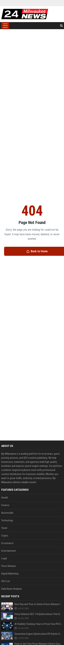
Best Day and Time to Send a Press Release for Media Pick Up (39, 604)
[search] (61, 25)
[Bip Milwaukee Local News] (24, 14)
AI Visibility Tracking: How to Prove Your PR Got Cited (39, 624)
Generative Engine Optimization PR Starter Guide (39, 633)
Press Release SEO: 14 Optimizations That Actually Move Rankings (39, 614)
